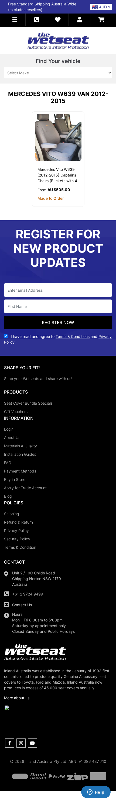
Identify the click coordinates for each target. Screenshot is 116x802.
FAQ (7, 462)
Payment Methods (20, 471)
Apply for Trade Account (25, 487)
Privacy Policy (16, 530)
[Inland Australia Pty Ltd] (58, 40)
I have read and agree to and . (58, 339)
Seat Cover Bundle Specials (28, 403)
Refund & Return (18, 522)
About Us (12, 437)
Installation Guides (20, 454)
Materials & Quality (20, 446)
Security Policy (17, 539)
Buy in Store (14, 479)
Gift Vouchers (16, 411)
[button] (15, 20)
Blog (8, 496)
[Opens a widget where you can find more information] (96, 792)
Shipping (11, 513)
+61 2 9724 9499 (27, 594)
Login (8, 429)
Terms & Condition (20, 547)
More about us (16, 697)
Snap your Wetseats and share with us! (38, 378)
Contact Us (22, 605)
